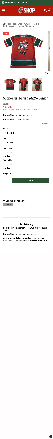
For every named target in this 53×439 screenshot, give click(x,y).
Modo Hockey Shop (14, 24)
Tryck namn (7, 148)
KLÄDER (27, 24)
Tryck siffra (7, 160)
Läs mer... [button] (46, 123)
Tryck (5, 138)
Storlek (6, 129)
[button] (49, 10)
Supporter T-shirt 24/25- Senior (21, 26)
